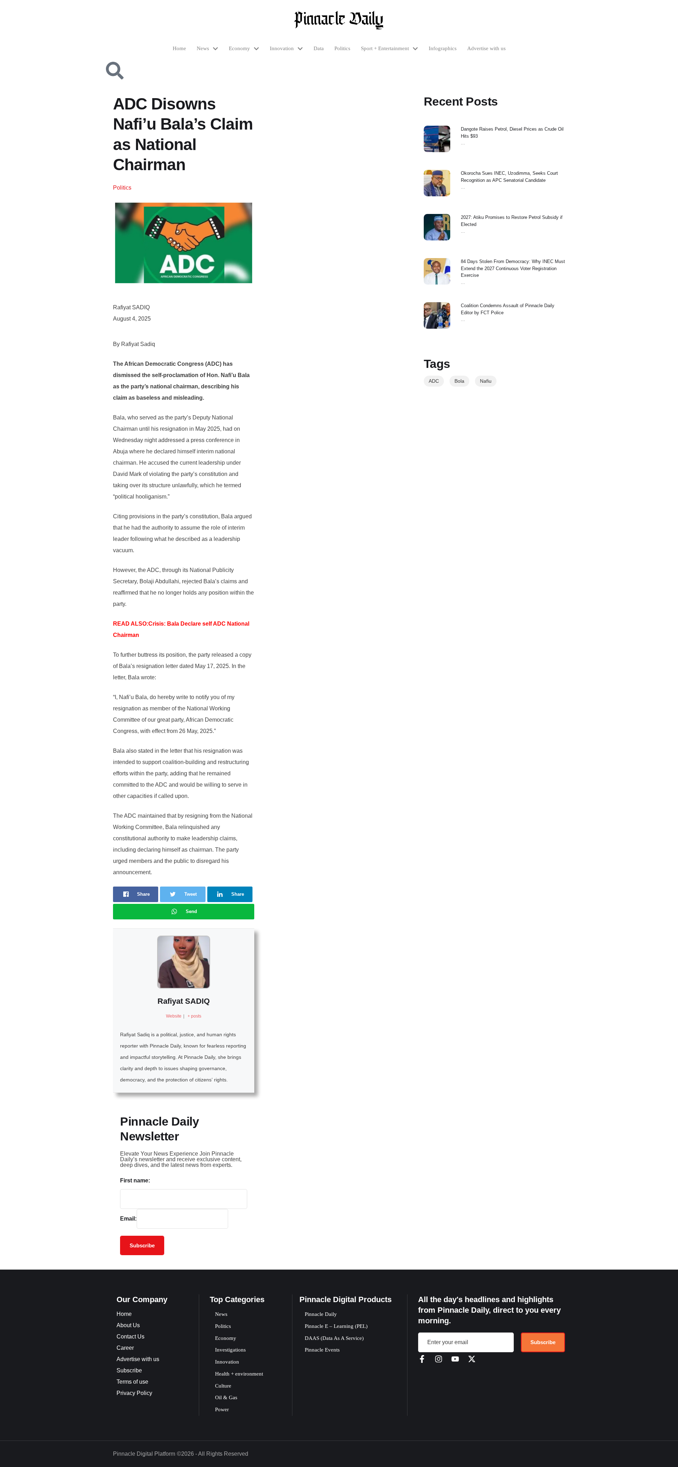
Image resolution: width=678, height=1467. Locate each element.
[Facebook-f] (422, 1359)
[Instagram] (438, 1359)
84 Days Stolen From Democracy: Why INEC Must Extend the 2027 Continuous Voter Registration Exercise (513, 268)
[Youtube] (455, 1359)
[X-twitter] (472, 1359)
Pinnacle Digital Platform (144, 1454)
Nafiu (486, 381)
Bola (459, 381)
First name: (135, 1180)
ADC (434, 381)
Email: (128, 1219)
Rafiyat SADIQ (183, 1001)
